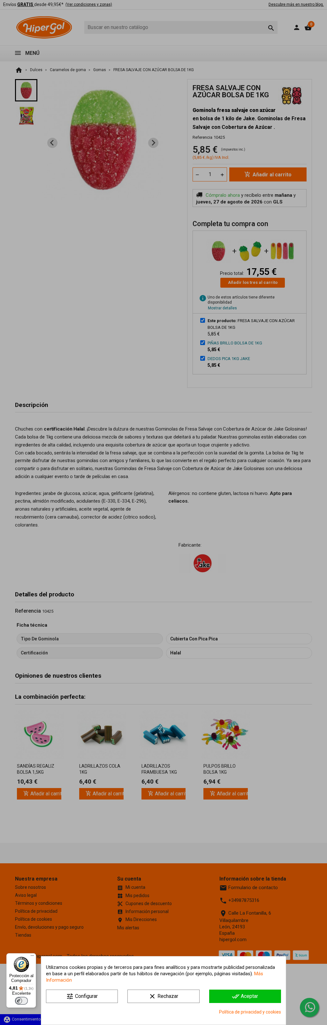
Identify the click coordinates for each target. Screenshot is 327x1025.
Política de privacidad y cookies (250, 1011)
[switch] (21, 1001)
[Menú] (32, 957)
